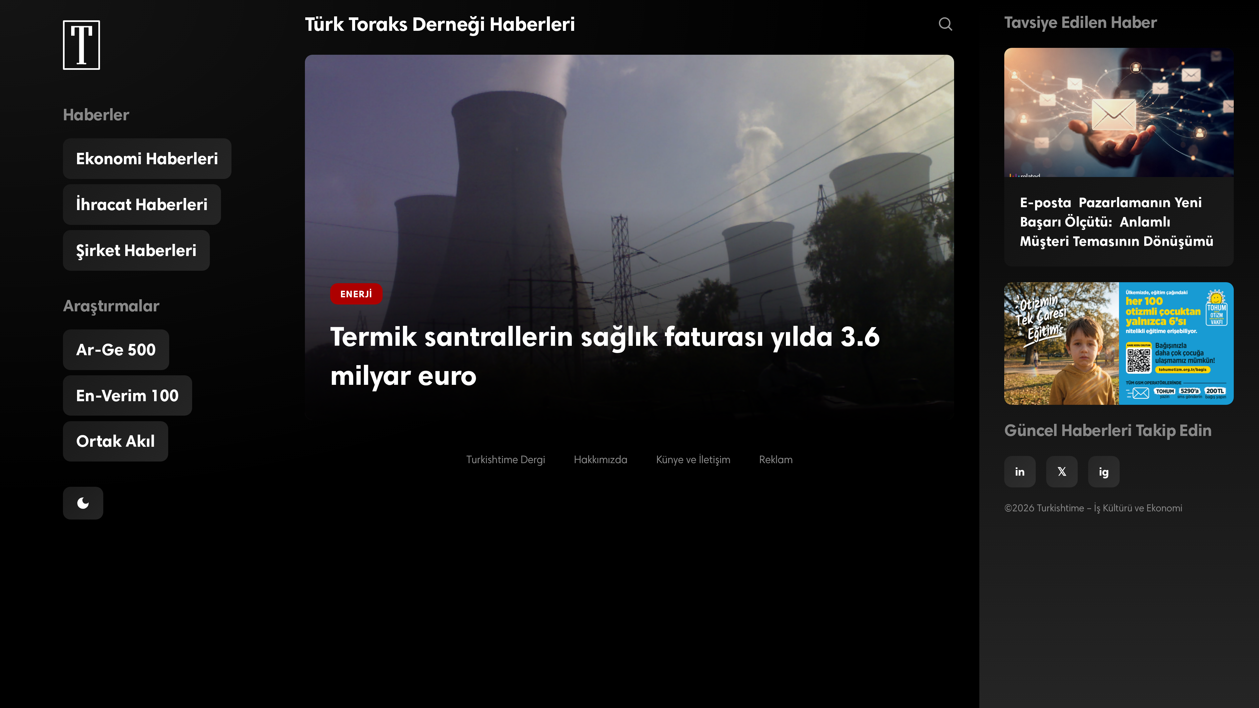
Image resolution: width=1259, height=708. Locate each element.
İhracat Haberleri (142, 204)
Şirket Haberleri (136, 250)
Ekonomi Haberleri (147, 158)
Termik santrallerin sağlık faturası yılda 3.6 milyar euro (605, 356)
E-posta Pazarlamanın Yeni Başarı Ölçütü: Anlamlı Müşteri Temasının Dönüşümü (1117, 221)
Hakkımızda (601, 460)
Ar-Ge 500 (116, 350)
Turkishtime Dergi (505, 460)
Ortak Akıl (115, 441)
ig (1104, 472)
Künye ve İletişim (693, 460)
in (1020, 472)
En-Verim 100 (127, 395)
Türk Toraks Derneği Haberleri (440, 24)
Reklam (776, 460)
